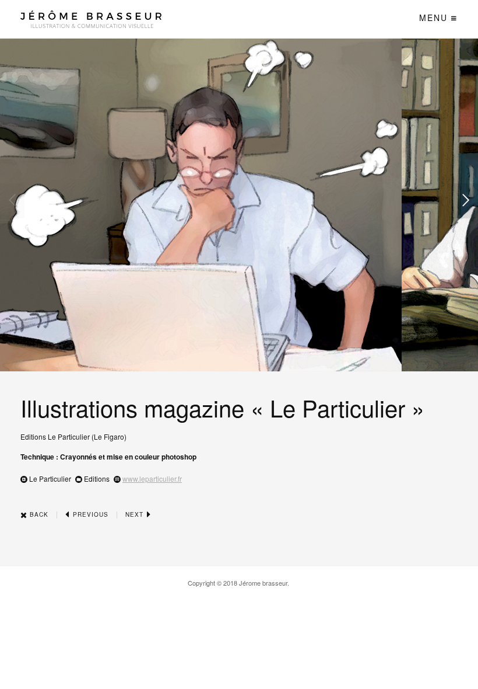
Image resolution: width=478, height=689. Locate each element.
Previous (89, 514)
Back (37, 514)
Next (135, 514)
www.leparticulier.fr (152, 478)
